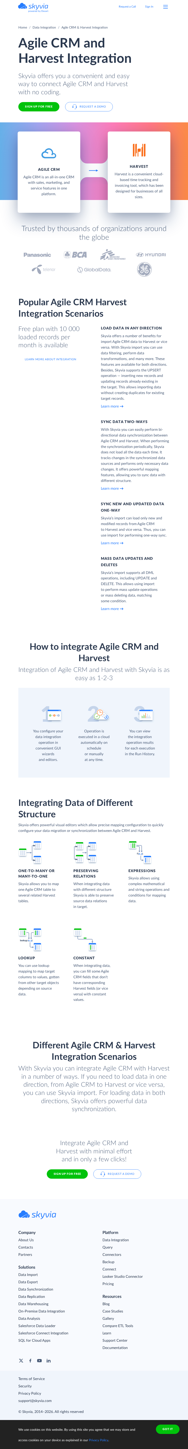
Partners (25, 1255)
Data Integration (44, 27)
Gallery (108, 1318)
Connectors (111, 1255)
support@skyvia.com (35, 1401)
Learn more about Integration (50, 359)
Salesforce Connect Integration (43, 1333)
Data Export (28, 1282)
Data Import (28, 1275)
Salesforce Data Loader (36, 1326)
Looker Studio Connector (122, 1276)
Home (22, 27)
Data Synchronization (35, 1289)
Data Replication (31, 1297)
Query (107, 1247)
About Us (26, 1240)
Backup (108, 1262)
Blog (106, 1304)
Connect (109, 1269)
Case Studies (112, 1311)
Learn (106, 1333)
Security (25, 1386)
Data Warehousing (33, 1304)
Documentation (115, 1348)
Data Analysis (29, 1318)
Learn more (110, 406)
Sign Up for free (39, 106)
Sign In (149, 6)
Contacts (25, 1247)
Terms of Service (31, 1379)
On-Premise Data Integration (41, 1311)
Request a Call (127, 6)
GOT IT (168, 1429)
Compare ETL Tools (117, 1326)
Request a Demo (93, 106)
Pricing (108, 1284)
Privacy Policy (29, 1393)
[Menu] (165, 7)
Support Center (114, 1340)
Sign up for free (67, 1174)
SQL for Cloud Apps (34, 1340)
